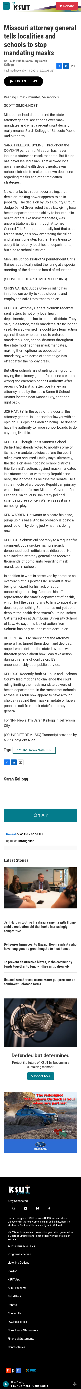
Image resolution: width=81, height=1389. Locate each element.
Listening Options (18, 1262)
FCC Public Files (17, 1321)
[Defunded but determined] (40, 1022)
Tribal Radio (15, 1296)
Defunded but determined (40, 1055)
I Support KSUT (40, 1076)
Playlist (12, 1271)
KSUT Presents (17, 1288)
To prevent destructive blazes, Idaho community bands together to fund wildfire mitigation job (38, 964)
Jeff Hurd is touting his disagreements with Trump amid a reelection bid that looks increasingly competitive (40, 926)
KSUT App (14, 1279)
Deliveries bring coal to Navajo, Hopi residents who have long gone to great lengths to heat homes (40, 946)
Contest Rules (16, 1347)
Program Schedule (19, 1254)
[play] (6, 1384)
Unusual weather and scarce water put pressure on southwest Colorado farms (39, 982)
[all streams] (76, 1384)
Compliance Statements (23, 1330)
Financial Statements (21, 1338)
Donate (68, 6)
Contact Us (14, 1313)
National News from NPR (34, 750)
